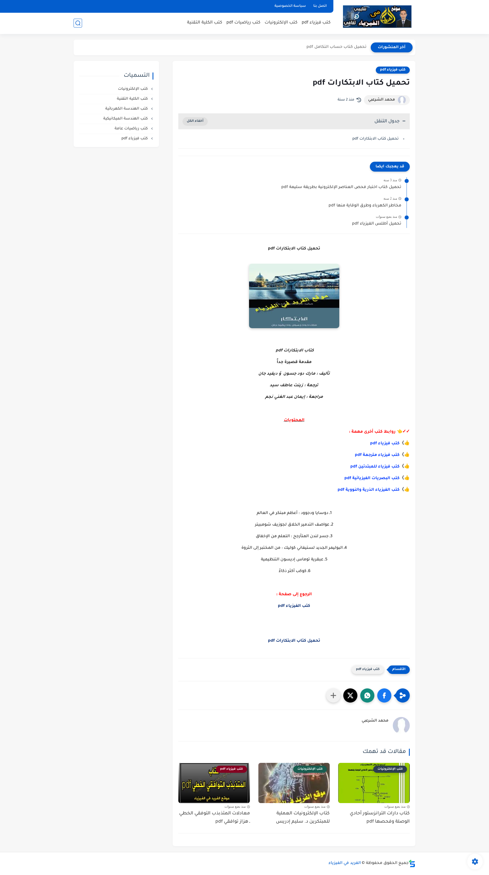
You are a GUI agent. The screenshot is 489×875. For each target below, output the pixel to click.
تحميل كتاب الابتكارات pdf (375, 139)
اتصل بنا (320, 6)
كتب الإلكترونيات (281, 22)
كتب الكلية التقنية (204, 22)
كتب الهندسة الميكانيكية (126, 119)
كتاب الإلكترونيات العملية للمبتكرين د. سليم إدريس (303, 817)
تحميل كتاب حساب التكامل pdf (336, 47)
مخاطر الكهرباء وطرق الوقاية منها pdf (365, 206)
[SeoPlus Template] (412, 863)
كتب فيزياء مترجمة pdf (377, 455)
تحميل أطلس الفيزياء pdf (376, 224)
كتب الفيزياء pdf (294, 606)
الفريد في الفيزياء (345, 863)
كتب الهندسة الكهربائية (127, 109)
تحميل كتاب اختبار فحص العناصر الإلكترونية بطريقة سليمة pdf (341, 187)
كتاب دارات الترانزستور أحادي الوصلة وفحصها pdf (380, 817)
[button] (384, 695)
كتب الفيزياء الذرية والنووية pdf (369, 490)
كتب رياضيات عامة (132, 129)
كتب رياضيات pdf (243, 22)
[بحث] (78, 23)
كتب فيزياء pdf (316, 22)
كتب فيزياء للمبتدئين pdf (375, 467)
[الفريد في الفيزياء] (377, 16)
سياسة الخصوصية (290, 6)
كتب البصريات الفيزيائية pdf (372, 478)
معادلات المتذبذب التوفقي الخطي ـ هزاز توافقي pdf (214, 817)
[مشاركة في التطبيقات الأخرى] (333, 695)
